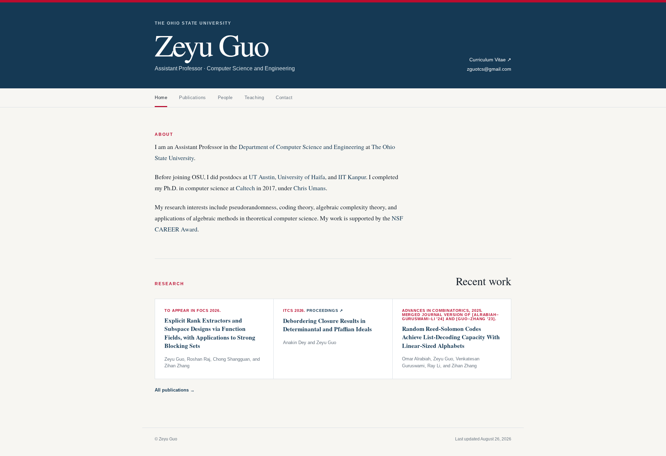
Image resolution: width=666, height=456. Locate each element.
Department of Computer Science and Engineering (301, 146)
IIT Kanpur (352, 177)
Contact (284, 97)
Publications (192, 97)
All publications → (175, 390)
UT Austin (262, 177)
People (225, 97)
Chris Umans (309, 188)
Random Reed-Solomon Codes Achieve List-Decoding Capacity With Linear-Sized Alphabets (451, 337)
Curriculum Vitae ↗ (490, 59)
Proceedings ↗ (325, 310)
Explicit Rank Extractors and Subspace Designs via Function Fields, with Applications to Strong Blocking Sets (209, 333)
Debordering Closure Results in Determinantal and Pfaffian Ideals (327, 325)
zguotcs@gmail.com (489, 69)
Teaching (254, 97)
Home (161, 97)
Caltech (245, 188)
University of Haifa (301, 177)
